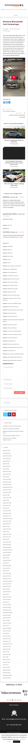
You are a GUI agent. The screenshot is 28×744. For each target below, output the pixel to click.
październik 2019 (6, 581)
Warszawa (7, 30)
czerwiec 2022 (6, 497)
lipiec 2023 (5, 463)
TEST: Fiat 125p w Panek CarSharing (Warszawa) (14, 184)
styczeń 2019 (6, 604)
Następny (25, 692)
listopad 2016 (6, 672)
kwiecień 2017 (6, 659)
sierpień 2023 (6, 461)
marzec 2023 (5, 474)
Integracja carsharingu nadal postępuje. (11, 428)
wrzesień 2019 (6, 583)
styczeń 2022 (6, 510)
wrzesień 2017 (6, 646)
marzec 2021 (5, 536)
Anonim (9, 259)
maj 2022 (5, 500)
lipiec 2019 (5, 589)
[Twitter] (5, 414)
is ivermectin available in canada (14, 303)
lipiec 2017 (5, 651)
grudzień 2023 (6, 450)
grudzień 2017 (6, 638)
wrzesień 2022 (6, 489)
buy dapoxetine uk (11, 340)
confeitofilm (10, 246)
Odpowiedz (22, 197)
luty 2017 (5, 664)
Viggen (6, 28)
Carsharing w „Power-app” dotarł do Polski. (12, 426)
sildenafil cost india (11, 291)
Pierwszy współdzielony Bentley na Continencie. (14, 141)
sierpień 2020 (6, 555)
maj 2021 (5, 531)
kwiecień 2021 (6, 534)
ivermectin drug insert (12, 316)
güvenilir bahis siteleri (9, 214)
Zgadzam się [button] (16, 741)
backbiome (6, 197)
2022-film (9, 225)
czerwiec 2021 (6, 529)
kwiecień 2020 (6, 565)
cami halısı (20, 237)
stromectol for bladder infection (14, 334)
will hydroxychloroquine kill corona (14, 357)
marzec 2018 (5, 630)
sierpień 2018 (6, 617)
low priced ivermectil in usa (13, 344)
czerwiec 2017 (6, 654)
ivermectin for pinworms (12, 306)
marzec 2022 (5, 505)
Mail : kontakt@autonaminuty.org (14, 719)
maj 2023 (5, 468)
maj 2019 (5, 594)
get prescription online (12, 285)
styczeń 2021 (6, 542)
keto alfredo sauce (11, 350)
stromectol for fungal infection (14, 331)
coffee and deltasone (12, 327)
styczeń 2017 (6, 667)
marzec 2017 (5, 662)
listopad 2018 (6, 610)
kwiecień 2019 (6, 596)
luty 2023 (5, 476)
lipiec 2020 (5, 557)
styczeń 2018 (6, 636)
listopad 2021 (6, 516)
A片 (8, 243)
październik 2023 (6, 455)
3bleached (9, 249)
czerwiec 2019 (6, 591)
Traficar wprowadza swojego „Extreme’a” (11, 435)
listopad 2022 (6, 484)
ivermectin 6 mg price (12, 324)
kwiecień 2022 (6, 502)
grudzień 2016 (6, 670)
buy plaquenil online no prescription (15, 309)
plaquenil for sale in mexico (13, 278)
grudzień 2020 (6, 544)
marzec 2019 (5, 599)
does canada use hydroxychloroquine (15, 353)
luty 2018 (5, 633)
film (8, 228)
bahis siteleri (10, 256)
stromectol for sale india (12, 275)
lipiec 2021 (5, 526)
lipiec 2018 (5, 620)
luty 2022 (5, 508)
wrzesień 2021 (6, 521)
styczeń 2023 (6, 479)
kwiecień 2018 (6, 628)
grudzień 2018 (6, 607)
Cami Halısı (6, 232)
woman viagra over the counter (14, 265)
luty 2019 (5, 602)
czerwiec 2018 (6, 623)
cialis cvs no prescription (12, 282)
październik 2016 (6, 675)
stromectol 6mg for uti (12, 337)
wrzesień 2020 (6, 552)
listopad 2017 (6, 641)
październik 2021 (6, 518)
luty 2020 (5, 570)
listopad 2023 (6, 453)
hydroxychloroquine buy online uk (14, 360)
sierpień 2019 (6, 586)
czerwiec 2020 (6, 560)
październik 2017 (6, 643)
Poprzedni (2, 692)
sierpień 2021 (6, 523)
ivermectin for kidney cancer (13, 295)
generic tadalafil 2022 (12, 269)
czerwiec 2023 (6, 466)
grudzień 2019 (6, 576)
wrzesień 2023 (6, 458)
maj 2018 (5, 625)
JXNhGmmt (9, 253)
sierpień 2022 (6, 492)
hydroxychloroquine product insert (15, 347)
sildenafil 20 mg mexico (12, 288)
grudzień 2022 (6, 482)
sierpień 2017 (6, 649)
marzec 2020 (5, 568)
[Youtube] (14, 414)
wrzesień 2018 (6, 615)
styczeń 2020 (6, 573)
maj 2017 (5, 657)
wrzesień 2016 (6, 677)
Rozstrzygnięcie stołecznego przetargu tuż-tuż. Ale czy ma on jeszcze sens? (14, 162)
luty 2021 (5, 539)
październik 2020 (6, 549)
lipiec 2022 (5, 495)
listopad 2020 (6, 547)
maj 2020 (5, 563)
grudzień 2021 (6, 513)
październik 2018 (6, 612)
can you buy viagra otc (12, 272)
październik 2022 (6, 487)
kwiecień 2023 (6, 471)
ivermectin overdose (11, 313)
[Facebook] (9, 414)
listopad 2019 (6, 578)
